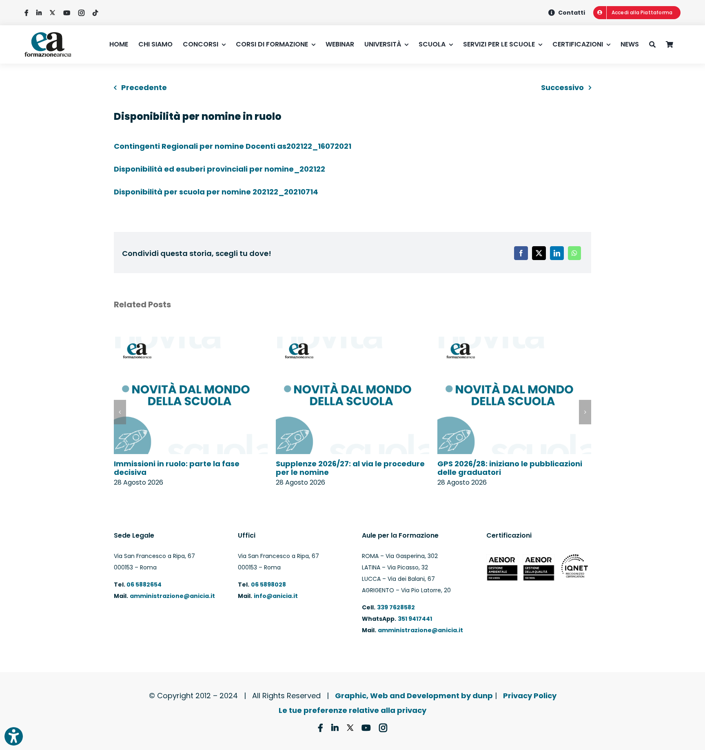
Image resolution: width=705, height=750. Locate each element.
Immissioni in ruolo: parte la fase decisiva (176, 468)
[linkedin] (39, 13)
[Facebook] (521, 253)
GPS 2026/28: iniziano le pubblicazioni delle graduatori (509, 468)
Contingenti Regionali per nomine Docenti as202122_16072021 (232, 146)
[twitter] (52, 13)
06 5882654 (143, 584)
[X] (539, 253)
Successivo (562, 87)
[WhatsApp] (574, 253)
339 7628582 (396, 607)
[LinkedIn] (557, 253)
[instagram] (81, 13)
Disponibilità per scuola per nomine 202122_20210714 (216, 192)
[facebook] (26, 13)
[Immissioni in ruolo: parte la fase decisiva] (191, 342)
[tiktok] (95, 13)
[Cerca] (657, 44)
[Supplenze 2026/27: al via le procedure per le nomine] (353, 342)
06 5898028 (268, 584)
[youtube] (66, 13)
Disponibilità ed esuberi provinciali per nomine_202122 (219, 169)
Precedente (144, 87)
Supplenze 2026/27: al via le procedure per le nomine (350, 468)
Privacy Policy (529, 695)
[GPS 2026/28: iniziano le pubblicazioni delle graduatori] (514, 342)
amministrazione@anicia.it (172, 596)
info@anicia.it (276, 596)
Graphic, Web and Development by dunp (414, 695)
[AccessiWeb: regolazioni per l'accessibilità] (13, 736)
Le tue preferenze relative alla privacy (352, 710)
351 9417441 (415, 619)
